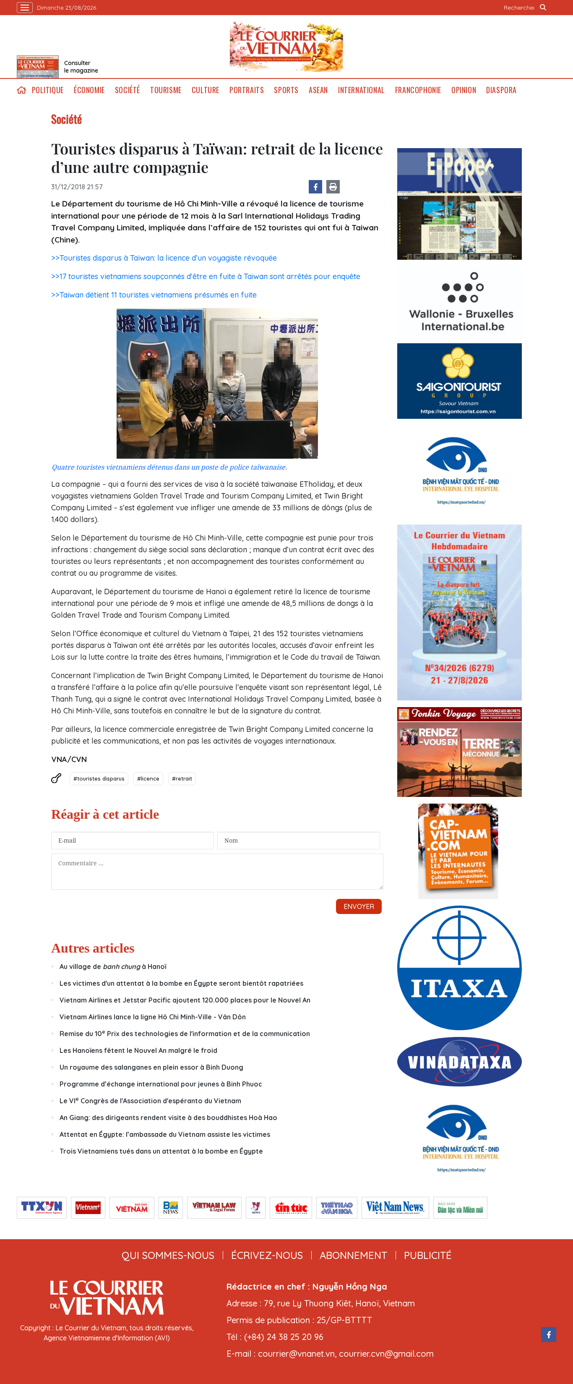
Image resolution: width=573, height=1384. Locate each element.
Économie (89, 90)
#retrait (182, 778)
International (361, 90)
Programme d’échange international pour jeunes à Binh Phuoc (161, 1084)
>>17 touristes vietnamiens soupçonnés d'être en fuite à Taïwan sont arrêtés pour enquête (205, 276)
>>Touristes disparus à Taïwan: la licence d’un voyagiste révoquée (164, 258)
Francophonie (418, 90)
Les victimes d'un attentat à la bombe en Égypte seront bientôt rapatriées (181, 983)
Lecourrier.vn (286, 46)
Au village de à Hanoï (113, 966)
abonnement (353, 1255)
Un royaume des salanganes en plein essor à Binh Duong (151, 1067)
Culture (205, 90)
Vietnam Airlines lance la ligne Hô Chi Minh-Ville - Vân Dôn (153, 1017)
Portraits (246, 90)
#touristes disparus (99, 778)
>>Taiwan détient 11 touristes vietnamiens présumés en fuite (154, 295)
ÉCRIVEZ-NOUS (267, 1255)
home (22, 90)
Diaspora (501, 90)
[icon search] (543, 7)
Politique (48, 90)
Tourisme (166, 90)
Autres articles (92, 948)
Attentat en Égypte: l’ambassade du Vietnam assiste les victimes (165, 1134)
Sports (286, 90)
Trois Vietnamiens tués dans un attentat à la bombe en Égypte (161, 1151)
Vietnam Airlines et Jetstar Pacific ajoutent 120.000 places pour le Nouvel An (185, 1000)
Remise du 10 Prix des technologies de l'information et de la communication (185, 1033)
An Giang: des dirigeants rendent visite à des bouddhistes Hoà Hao (168, 1117)
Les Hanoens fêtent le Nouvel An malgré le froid (138, 1050)
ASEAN (318, 90)
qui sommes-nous (168, 1255)
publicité (428, 1255)
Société (127, 90)
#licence (148, 778)
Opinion (463, 90)
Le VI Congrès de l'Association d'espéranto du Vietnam (150, 1101)
